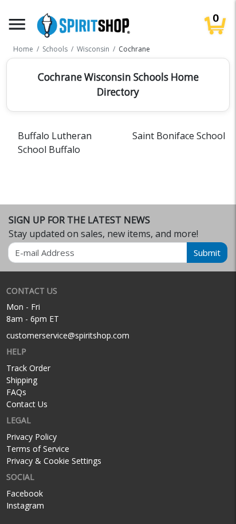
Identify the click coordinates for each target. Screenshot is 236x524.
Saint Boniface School (178, 135)
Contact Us (27, 404)
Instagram (25, 505)
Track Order (28, 368)
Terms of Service (37, 448)
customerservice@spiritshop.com (67, 335)
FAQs (16, 392)
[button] (17, 24)
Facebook (24, 493)
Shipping (21, 380)
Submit (207, 252)
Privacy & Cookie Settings (53, 460)
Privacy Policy (31, 436)
